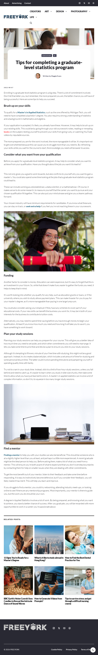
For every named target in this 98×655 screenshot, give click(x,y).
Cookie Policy (56, 649)
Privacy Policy (71, 649)
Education (46, 55)
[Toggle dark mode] (93, 650)
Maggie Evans (56, 76)
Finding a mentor (12, 455)
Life (32, 17)
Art (47, 11)
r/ (55, 55)
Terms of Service (87, 649)
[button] (31, 23)
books (7, 131)
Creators (35, 11)
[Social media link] (80, 3)
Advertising (17, 3)
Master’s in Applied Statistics (31, 112)
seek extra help (33, 206)
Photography (79, 11)
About (6, 3)
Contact (27, 3)
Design (60, 11)
